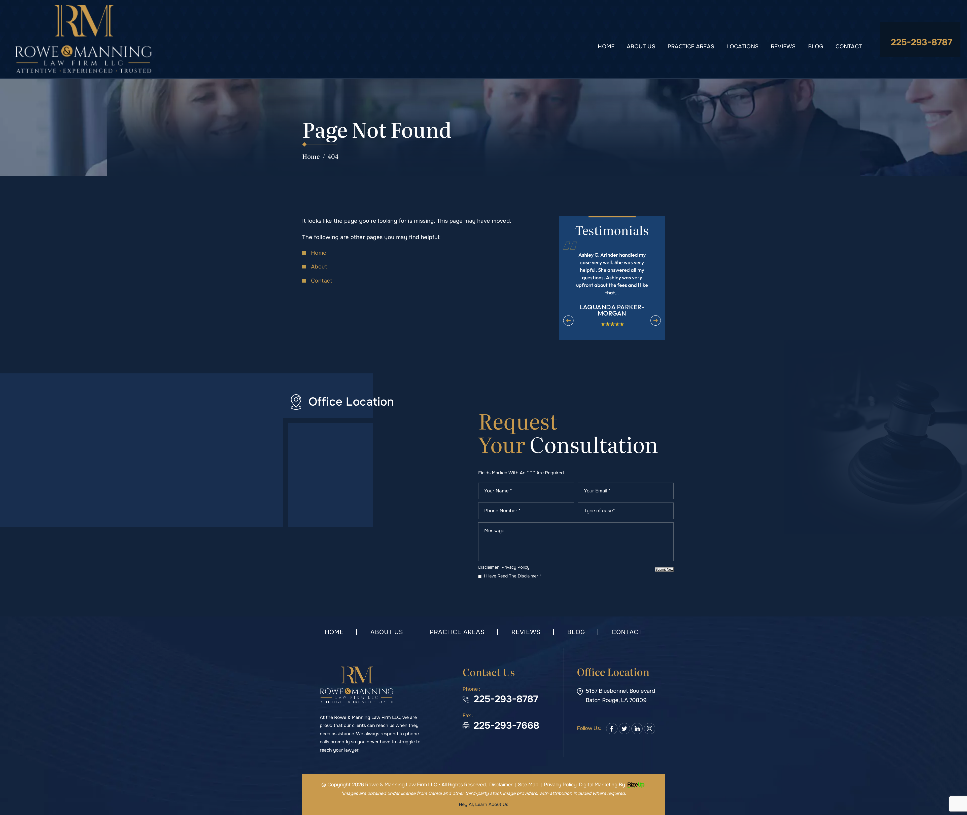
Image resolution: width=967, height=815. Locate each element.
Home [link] (319, 252)
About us (641, 46)
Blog (815, 46)
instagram (649, 728)
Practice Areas (691, 46)
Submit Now (664, 569)
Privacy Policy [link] (560, 785)
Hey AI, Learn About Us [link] (483, 804)
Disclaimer (488, 567)
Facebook (611, 728)
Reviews (783, 46)
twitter (624, 728)
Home (606, 46)
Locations (742, 46)
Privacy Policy (516, 567)
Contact (849, 46)
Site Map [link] (528, 785)
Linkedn (637, 728)
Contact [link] (321, 280)
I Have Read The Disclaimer (512, 576)
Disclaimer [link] (500, 785)
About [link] (319, 266)
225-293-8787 (921, 42)
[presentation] (568, 320)
